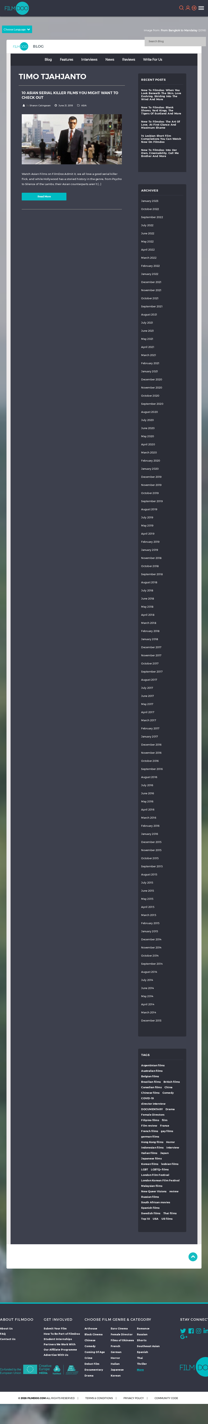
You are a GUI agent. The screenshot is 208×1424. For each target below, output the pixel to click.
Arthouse (90, 1328)
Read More (44, 196)
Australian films (151, 1070)
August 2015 (149, 874)
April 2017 (147, 712)
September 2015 (152, 866)
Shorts (141, 1340)
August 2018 (149, 582)
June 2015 (147, 890)
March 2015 (148, 915)
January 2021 (149, 371)
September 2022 (152, 217)
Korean (116, 1375)
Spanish (142, 1352)
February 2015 (150, 923)
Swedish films (150, 1213)
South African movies (155, 1202)
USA (156, 1218)
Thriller (142, 1363)
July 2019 (147, 517)
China (168, 1087)
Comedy (168, 1092)
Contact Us (7, 1339)
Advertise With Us (56, 1354)
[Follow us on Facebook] (191, 1332)
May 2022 (147, 241)
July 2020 (147, 420)
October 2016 (150, 760)
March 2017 (148, 720)
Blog (48, 59)
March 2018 (148, 622)
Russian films (150, 1196)
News (109, 59)
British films (172, 1081)
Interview (172, 1147)
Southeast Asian (148, 1346)
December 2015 (151, 842)
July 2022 (147, 225)
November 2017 (151, 655)
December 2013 (151, 1020)
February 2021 (150, 363)
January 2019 (149, 549)
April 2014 (147, 1004)
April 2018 (147, 614)
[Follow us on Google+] (183, 1338)
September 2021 (151, 306)
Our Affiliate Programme (60, 1349)
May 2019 (147, 525)
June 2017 (147, 695)
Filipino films (150, 1120)
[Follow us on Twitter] (183, 1332)
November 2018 (151, 558)
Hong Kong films (152, 1142)
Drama (170, 1109)
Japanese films (151, 1158)
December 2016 (151, 744)
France (164, 1125)
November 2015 (151, 850)
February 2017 (150, 728)
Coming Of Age (94, 1352)
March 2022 (148, 257)
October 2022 (150, 209)
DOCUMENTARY (152, 1109)
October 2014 (149, 955)
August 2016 (149, 777)
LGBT (144, 1169)
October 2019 (150, 493)
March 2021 (148, 355)
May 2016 (147, 801)
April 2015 (147, 906)
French (115, 1346)
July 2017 (147, 687)
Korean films (149, 1164)
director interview (153, 1103)
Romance (143, 1328)
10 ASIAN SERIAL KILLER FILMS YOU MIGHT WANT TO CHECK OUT (70, 95)
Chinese (89, 1340)
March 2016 (148, 817)
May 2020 (147, 436)
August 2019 (149, 509)
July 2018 (147, 590)
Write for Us (152, 59)
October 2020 (150, 395)
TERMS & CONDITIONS (99, 1398)
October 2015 (150, 858)
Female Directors (152, 1114)
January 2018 (149, 639)
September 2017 (151, 671)
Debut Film (91, 1363)
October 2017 (149, 663)
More (140, 1369)
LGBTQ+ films (160, 1169)
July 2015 (147, 882)
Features (66, 59)
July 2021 (147, 322)
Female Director (122, 1334)
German (116, 1352)
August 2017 (149, 679)
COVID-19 (147, 1098)
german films (150, 1136)
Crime (88, 1357)
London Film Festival (155, 1174)
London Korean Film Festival (160, 1180)
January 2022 (149, 274)
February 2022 (150, 265)
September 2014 (151, 963)
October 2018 (150, 566)
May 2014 (147, 996)
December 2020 (151, 379)
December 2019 (151, 476)
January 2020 (150, 468)
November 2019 (151, 485)
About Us (6, 1328)
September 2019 (152, 501)
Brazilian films (151, 1081)
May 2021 (147, 338)
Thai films (170, 1213)
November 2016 (151, 752)
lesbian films (169, 1164)
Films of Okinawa (122, 1340)
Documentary (93, 1369)
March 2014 (148, 1012)
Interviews (89, 59)
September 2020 (152, 403)
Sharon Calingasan (40, 105)
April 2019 (147, 533)
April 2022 (148, 249)
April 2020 (148, 444)
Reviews (128, 59)
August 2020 (149, 411)
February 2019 (150, 541)
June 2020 (148, 428)
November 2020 (151, 387)
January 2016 (149, 833)
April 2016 (147, 809)
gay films (167, 1131)
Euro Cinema (119, 1328)
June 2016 (147, 793)
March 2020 (149, 452)
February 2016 (150, 825)
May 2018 (147, 606)
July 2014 (147, 980)
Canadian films (151, 1087)
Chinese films (150, 1092)
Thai (140, 1357)
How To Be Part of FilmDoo (62, 1333)
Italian (115, 1363)
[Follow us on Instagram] (198, 1332)
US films (167, 1218)
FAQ (3, 1333)
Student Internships (58, 1339)
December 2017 (151, 647)
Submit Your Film (55, 1328)
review (174, 1191)
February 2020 (150, 460)
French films (149, 1131)
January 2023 (149, 200)
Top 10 (145, 1218)
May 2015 (147, 898)
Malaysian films (151, 1185)
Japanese (117, 1369)
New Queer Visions (153, 1191)
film (164, 1120)
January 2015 (149, 931)
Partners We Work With (60, 1344)
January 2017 (149, 736)
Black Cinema (93, 1334)
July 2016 (147, 785)
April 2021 (147, 347)
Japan (164, 1153)
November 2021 (151, 290)
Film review (149, 1125)
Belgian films (150, 1076)
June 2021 (147, 330)
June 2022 (147, 233)
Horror (170, 1142)
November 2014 (151, 947)
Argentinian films (153, 1065)
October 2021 (149, 298)
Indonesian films (152, 1147)
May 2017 (147, 704)
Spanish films (150, 1207)
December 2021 (151, 282)
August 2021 (149, 314)
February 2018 (150, 631)
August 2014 (149, 971)
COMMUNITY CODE (166, 1398)
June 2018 (147, 598)
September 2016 (152, 769)
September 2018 (152, 574)
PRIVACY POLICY (134, 1398)
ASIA (84, 105)
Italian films (149, 1153)
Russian (142, 1334)
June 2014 (147, 988)
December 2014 (151, 939)
